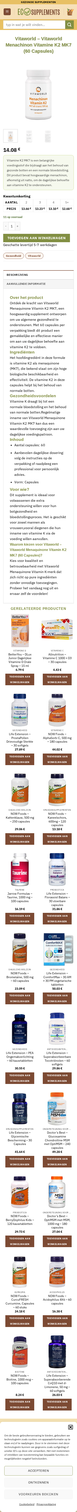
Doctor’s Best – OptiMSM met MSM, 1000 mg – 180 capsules (57, 1221)
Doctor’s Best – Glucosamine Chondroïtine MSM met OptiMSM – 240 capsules (57, 1140)
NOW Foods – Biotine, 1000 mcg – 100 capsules (19, 1379)
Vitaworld (34, 255)
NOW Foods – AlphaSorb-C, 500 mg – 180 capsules (57, 737)
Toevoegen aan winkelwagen (36, 238)
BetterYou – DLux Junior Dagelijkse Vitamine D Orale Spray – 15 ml (19, 660)
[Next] (67, 89)
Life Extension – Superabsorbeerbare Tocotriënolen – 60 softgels (57, 1058)
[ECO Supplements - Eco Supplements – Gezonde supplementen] (39, 11)
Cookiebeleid (26, 1504)
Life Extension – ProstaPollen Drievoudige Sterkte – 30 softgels (19, 739)
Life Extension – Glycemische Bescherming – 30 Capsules (20, 1138)
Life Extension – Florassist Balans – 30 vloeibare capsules (57, 899)
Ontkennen (38, 1482)
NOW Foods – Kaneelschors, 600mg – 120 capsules (57, 819)
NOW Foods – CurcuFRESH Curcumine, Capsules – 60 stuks (20, 1301)
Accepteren (38, 1471)
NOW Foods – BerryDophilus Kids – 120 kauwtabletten (20, 1219)
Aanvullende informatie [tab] (26, 284)
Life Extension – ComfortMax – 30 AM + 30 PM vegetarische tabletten (57, 979)
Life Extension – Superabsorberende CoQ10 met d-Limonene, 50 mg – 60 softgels (57, 1383)
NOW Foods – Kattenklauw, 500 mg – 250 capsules (20, 817)
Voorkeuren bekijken (38, 1494)
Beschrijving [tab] (17, 275)
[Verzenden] (69, 24)
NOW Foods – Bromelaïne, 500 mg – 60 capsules (19, 977)
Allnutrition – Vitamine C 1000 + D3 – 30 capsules (57, 658)
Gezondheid (13, 255)
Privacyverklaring (46, 1504)
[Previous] (10, 89)
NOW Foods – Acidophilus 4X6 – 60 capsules (57, 1299)
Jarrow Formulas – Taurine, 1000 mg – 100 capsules (20, 897)
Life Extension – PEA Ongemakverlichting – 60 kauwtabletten (20, 1056)
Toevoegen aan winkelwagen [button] (19, 679)
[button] (70, 1427)
